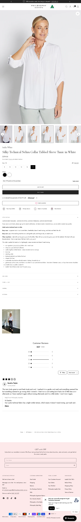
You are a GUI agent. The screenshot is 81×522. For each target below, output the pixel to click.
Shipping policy (31, 516)
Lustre (12, 248)
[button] (3, 6)
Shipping (10, 159)
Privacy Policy (68, 489)
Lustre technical (17, 245)
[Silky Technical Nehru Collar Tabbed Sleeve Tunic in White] (9, 175)
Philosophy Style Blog (35, 505)
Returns (32, 486)
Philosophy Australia (55, 518)
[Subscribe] (74, 465)
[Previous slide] (2, 134)
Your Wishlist (51, 486)
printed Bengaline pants (49, 237)
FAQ (31, 492)
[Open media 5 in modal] (78, 14)
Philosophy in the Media (36, 502)
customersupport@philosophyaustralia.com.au (15, 490)
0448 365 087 (15, 493)
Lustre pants (32, 239)
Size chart (76, 163)
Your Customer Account (54, 479)
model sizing (27, 267)
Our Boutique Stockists (36, 489)
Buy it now (40, 192)
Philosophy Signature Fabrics (37, 496)
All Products (29, 432)
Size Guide (33, 479)
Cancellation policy (41, 516)
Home (21, 432)
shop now (54, 1)
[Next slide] (78, 134)
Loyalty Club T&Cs (69, 479)
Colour (4, 172)
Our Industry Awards (35, 499)
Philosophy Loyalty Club (54, 489)
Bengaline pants (24, 237)
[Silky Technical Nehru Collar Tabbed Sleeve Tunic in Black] (5, 175)
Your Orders (51, 483)
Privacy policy (13, 516)
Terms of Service (69, 492)
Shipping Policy (69, 486)
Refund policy (5, 516)
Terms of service (22, 516)
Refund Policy (68, 483)
